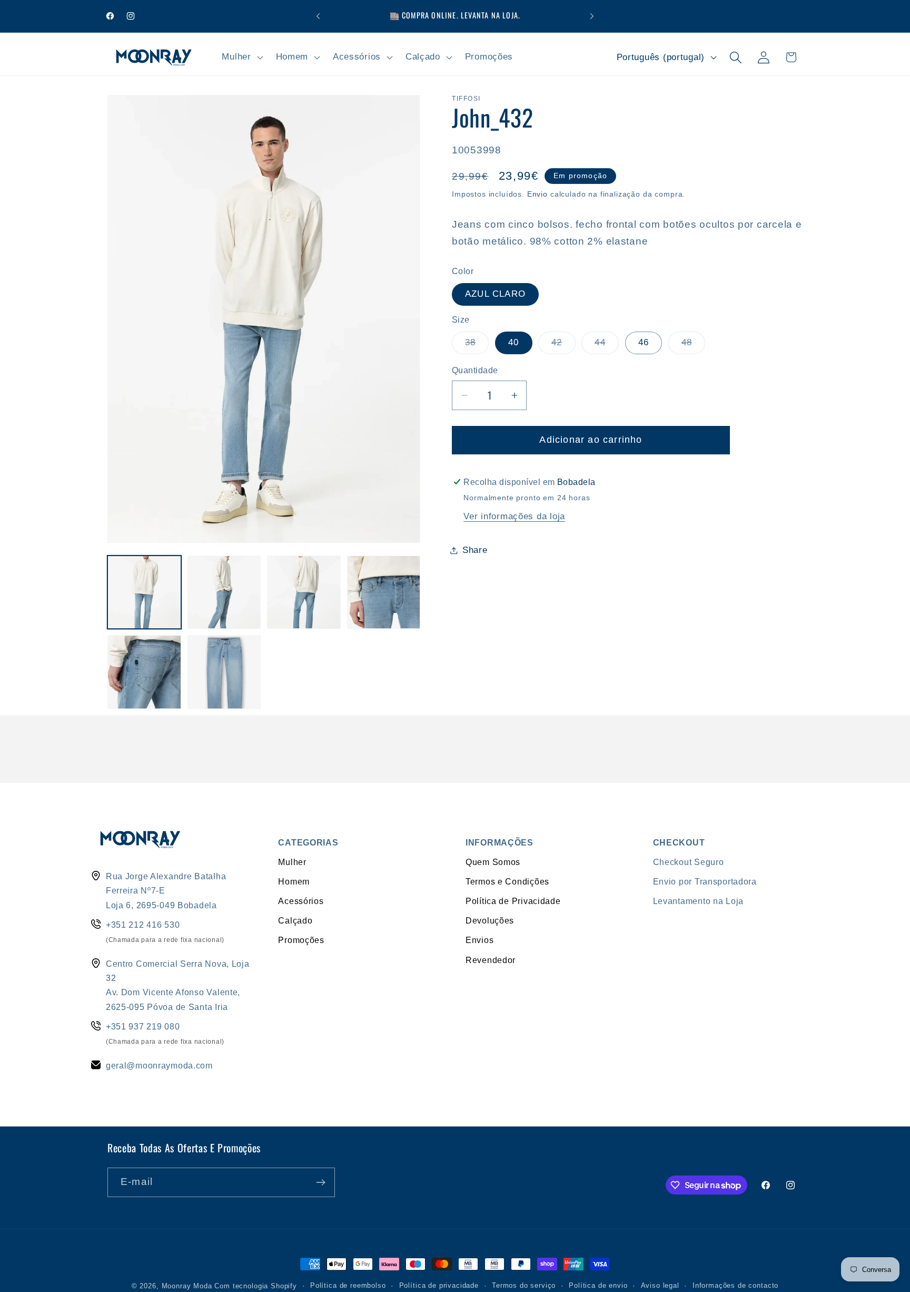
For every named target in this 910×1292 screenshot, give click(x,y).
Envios (479, 940)
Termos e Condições (507, 881)
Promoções (301, 940)
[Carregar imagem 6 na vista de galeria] (224, 672)
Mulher (292, 862)
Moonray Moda (187, 1286)
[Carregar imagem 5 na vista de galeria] (144, 672)
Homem (294, 881)
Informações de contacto (735, 1285)
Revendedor (491, 960)
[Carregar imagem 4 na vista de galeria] (384, 592)
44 (606, 345)
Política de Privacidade (513, 901)
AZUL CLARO (495, 294)
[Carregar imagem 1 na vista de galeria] (144, 592)
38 (477, 345)
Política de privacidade (439, 1285)
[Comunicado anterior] (318, 16)
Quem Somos (493, 862)
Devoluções (490, 920)
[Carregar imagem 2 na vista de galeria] (224, 592)
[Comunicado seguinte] (592, 16)
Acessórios (300, 901)
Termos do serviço (524, 1285)
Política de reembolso (348, 1285)
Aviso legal (660, 1285)
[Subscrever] (320, 1182)
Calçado (295, 920)
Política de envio (598, 1285)
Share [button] (475, 550)
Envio (537, 194)
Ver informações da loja (514, 516)
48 (693, 345)
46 (643, 342)
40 (513, 342)
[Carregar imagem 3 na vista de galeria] (304, 592)
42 (563, 345)
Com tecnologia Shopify (255, 1286)
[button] (241, 57)
